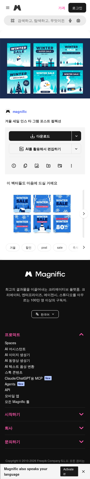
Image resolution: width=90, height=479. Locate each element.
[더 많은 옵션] (71, 165)
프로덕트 (12, 334)
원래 (27, 41)
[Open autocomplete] (10, 20)
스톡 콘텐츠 (14, 372)
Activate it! (68, 471)
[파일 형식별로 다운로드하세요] (76, 136)
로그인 (77, 7)
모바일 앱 (12, 395)
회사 (8, 428)
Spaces (10, 342)
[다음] (83, 214)
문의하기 (12, 441)
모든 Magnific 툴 (17, 401)
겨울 (13, 247)
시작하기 (12, 414)
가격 (61, 7)
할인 (28, 247)
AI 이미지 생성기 (17, 354)
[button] (45, 314)
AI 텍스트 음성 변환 (19, 366)
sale (60, 247)
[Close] (83, 471)
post (44, 247)
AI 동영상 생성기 (17, 360)
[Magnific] (45, 275)
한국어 (45, 314)
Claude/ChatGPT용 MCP (28, 378)
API (7, 389)
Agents (14, 384)
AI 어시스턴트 (15, 348)
